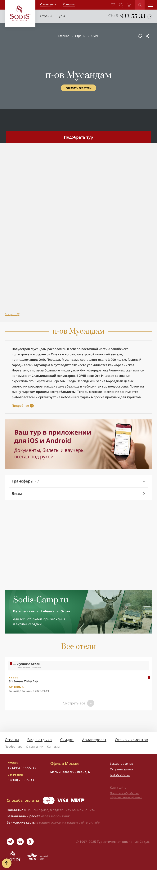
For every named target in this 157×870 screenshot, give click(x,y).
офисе (56, 822)
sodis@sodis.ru (120, 775)
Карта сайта (118, 788)
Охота (65, 611)
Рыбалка (48, 611)
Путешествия (24, 611)
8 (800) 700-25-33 (21, 780)
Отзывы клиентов (131, 739)
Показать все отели (78, 88)
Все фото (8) (12, 314)
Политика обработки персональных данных (126, 795)
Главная (63, 36)
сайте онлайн (89, 822)
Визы (17, 493)
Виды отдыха (39, 739)
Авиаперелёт (94, 739)
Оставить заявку (121, 769)
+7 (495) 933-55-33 (22, 768)
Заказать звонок (121, 764)
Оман (95, 36)
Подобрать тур (78, 137)
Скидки (67, 739)
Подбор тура (13, 747)
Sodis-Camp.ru (40, 600)
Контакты (53, 747)
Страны (80, 36)
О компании (48, 4)
